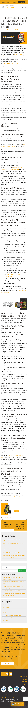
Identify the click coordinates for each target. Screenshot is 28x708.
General (15, 518)
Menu (25, 7)
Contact (24, 681)
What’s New (23, 676)
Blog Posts (10, 518)
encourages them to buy (11, 63)
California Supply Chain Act (7, 697)
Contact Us (21, 2)
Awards (5, 604)
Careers (14, 2)
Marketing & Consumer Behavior (12, 615)
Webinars (5, 620)
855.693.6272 (6, 2)
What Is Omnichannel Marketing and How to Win (20, 525)
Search (21, 570)
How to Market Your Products (7, 524)
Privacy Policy (4, 694)
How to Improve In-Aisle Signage (12, 552)
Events (4, 610)
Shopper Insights (7, 617)
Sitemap (24, 684)
